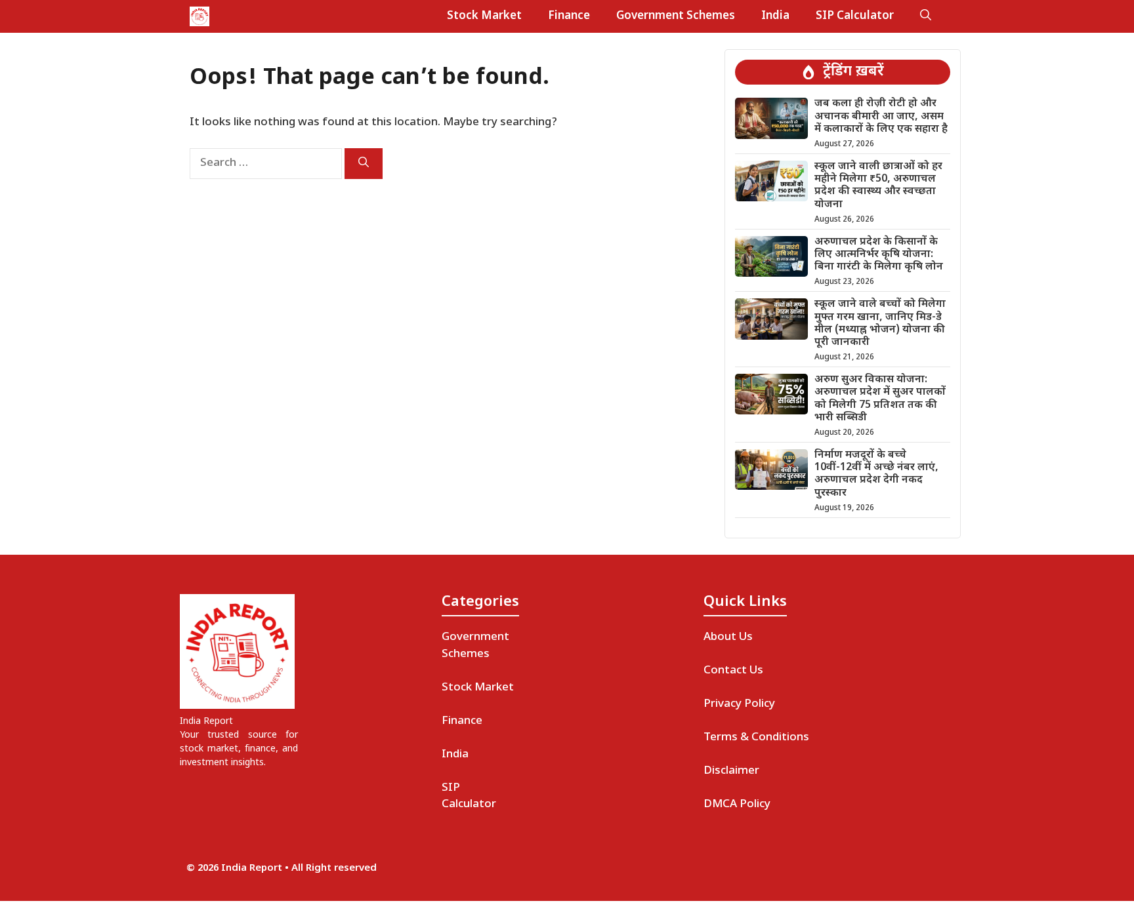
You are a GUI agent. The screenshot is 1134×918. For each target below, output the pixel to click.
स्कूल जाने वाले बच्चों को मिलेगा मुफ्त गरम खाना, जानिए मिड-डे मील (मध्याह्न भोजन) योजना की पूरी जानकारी (880, 323)
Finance (569, 16)
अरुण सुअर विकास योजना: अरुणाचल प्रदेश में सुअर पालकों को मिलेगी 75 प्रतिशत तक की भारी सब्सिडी (880, 399)
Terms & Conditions (756, 737)
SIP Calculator (855, 16)
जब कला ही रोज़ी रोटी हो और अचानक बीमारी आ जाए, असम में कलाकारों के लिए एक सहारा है (881, 116)
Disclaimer (731, 771)
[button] (925, 16)
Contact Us (733, 671)
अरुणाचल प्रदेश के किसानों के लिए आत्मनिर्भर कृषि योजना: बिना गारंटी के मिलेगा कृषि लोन (878, 254)
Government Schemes (675, 16)
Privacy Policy (739, 704)
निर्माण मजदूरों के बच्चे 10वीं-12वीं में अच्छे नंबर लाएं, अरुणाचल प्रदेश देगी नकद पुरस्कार (876, 474)
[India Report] (199, 16)
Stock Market (484, 16)
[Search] (364, 163)
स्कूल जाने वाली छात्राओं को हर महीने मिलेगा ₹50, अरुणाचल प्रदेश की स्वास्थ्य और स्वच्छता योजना (878, 186)
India (775, 16)
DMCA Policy (737, 804)
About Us (728, 637)
